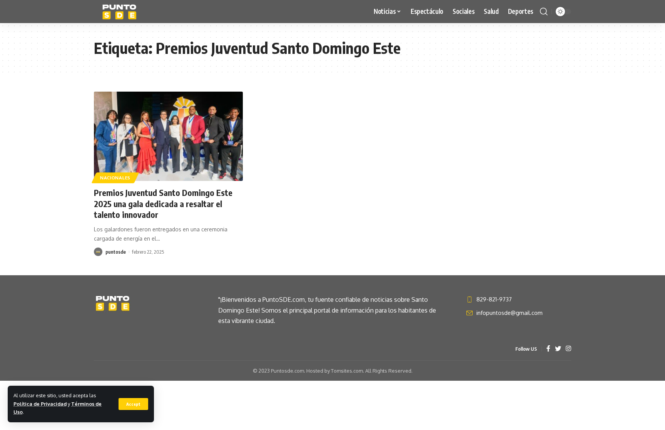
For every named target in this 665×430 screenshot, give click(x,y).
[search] (544, 11)
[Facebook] (548, 349)
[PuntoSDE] (120, 11)
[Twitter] (558, 349)
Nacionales (115, 178)
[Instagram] (568, 349)
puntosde (115, 252)
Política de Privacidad (40, 404)
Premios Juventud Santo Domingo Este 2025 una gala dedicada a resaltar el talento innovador (163, 203)
